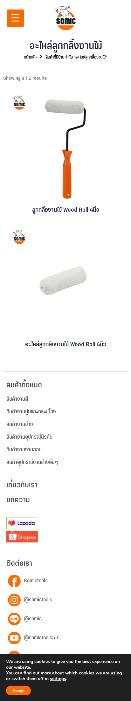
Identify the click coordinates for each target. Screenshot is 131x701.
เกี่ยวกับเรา (22, 485)
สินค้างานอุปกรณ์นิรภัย (29, 437)
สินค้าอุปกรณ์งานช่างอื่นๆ (32, 462)
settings (58, 679)
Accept (18, 690)
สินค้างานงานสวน (24, 449)
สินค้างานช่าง (19, 424)
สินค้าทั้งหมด (24, 385)
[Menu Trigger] (15, 18)
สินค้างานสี (17, 399)
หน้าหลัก (30, 57)
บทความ (18, 500)
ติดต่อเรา (19, 563)
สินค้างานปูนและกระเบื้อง (31, 411)
